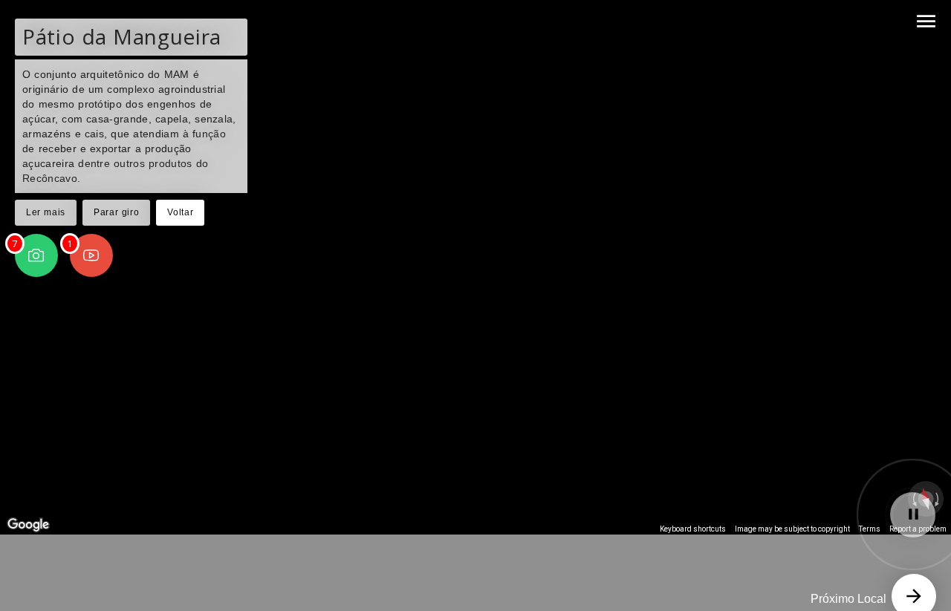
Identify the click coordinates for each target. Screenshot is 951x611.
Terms (869, 529)
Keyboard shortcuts (693, 529)
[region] (475, 267)
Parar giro (116, 212)
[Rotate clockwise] (938, 499)
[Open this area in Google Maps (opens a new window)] (28, 525)
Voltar (180, 212)
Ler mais (45, 212)
